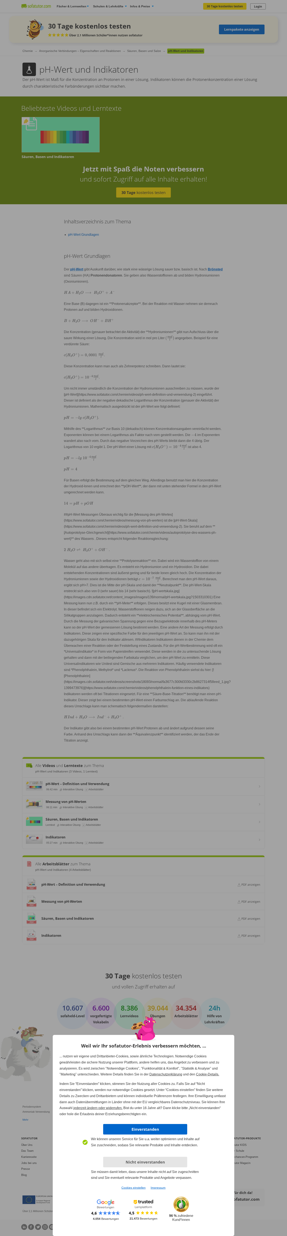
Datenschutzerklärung (165, 1074)
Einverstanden (145, 1129)
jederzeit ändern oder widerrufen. (97, 1108)
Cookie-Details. (207, 1074)
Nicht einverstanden (145, 1162)
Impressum (158, 1187)
